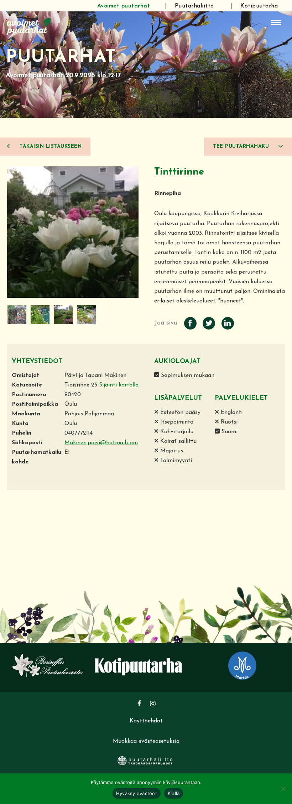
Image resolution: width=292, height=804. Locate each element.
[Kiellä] (283, 788)
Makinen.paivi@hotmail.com (101, 443)
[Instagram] (153, 704)
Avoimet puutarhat (123, 6)
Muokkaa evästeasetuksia (146, 741)
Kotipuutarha (259, 6)
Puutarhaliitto (194, 6)
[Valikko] (276, 22)
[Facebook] (139, 704)
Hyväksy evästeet (136, 793)
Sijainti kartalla (119, 385)
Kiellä (174, 793)
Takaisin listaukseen (50, 146)
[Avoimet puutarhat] (28, 25)
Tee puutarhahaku (242, 146)
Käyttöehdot (146, 721)
